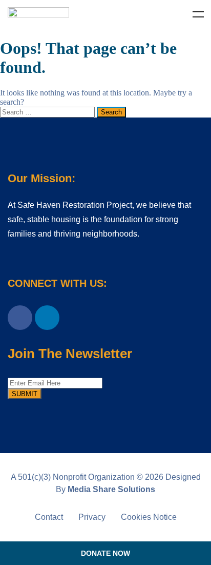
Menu (198, 14)
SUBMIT (24, 394)
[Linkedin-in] (47, 317)
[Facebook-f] (20, 317)
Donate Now (105, 553)
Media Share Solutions (111, 489)
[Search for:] (48, 111)
